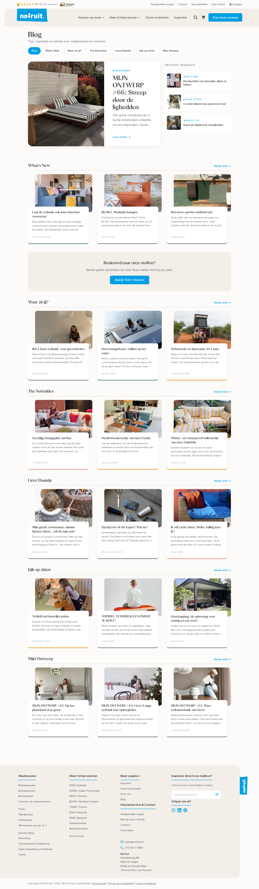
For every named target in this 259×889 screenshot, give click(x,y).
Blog (123, 799)
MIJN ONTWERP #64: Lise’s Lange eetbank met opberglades (126, 708)
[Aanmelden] (216, 794)
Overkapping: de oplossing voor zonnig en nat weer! (193, 618)
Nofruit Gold (76, 836)
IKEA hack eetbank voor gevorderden (58, 349)
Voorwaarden (99, 883)
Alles (34, 50)
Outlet (22, 854)
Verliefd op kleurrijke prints (50, 616)
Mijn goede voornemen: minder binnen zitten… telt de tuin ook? (54, 529)
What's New (52, 50)
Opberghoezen (77, 823)
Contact (182, 4)
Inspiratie (180, 17)
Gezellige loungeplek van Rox (52, 438)
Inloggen (237, 4)
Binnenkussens (27, 785)
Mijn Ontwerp (171, 50)
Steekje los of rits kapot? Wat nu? (124, 527)
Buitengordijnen (78, 828)
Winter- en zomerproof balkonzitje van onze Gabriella (195, 440)
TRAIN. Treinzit (78, 806)
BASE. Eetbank (77, 785)
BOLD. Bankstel (78, 812)
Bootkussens (25, 796)
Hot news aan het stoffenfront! (192, 212)
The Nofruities (98, 50)
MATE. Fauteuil (78, 796)
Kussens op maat (89, 17)
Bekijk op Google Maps (134, 866)
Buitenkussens (26, 790)
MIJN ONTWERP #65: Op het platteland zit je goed (53, 708)
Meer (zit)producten (123, 17)
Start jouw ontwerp (225, 17)
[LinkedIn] (179, 810)
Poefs (21, 809)
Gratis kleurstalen (131, 788)
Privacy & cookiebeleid (121, 883)
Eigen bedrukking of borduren (35, 849)
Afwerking (24, 838)
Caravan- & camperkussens (34, 801)
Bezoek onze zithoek (133, 819)
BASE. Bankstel (78, 817)
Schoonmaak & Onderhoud (34, 843)
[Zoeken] (196, 17)
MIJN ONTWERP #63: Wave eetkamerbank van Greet (191, 708)
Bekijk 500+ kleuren (129, 280)
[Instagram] (173, 810)
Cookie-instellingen (145, 883)
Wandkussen (25, 814)
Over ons (126, 793)
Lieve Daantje (123, 50)
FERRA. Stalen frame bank (84, 790)
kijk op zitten (147, 50)
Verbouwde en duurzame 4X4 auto (195, 349)
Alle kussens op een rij (31, 825)
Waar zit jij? (74, 50)
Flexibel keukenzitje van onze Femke (126, 438)
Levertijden (127, 830)
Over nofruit (218, 4)
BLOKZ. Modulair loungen (119, 212)
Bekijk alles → (222, 166)
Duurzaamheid (199, 4)
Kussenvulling (26, 833)
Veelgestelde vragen (162, 4)
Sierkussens (25, 820)
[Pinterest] (185, 810)
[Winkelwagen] (203, 17)
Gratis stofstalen (157, 17)
